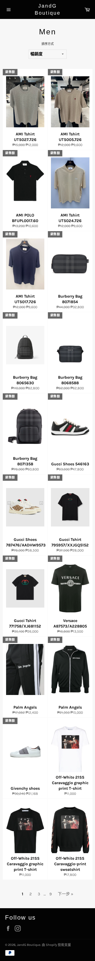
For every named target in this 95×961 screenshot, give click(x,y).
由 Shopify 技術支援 (56, 945)
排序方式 (48, 44)
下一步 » (65, 894)
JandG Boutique (48, 9)
